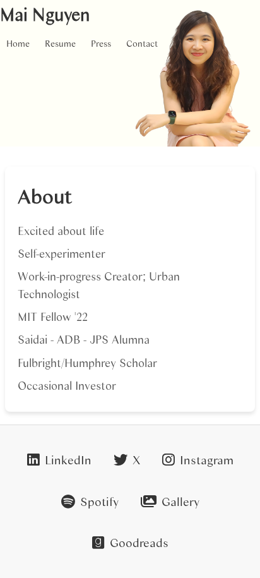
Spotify (99, 501)
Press (101, 43)
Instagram (206, 459)
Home (18, 43)
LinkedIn (68, 459)
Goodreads (139, 542)
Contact (142, 43)
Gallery (180, 501)
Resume (60, 43)
